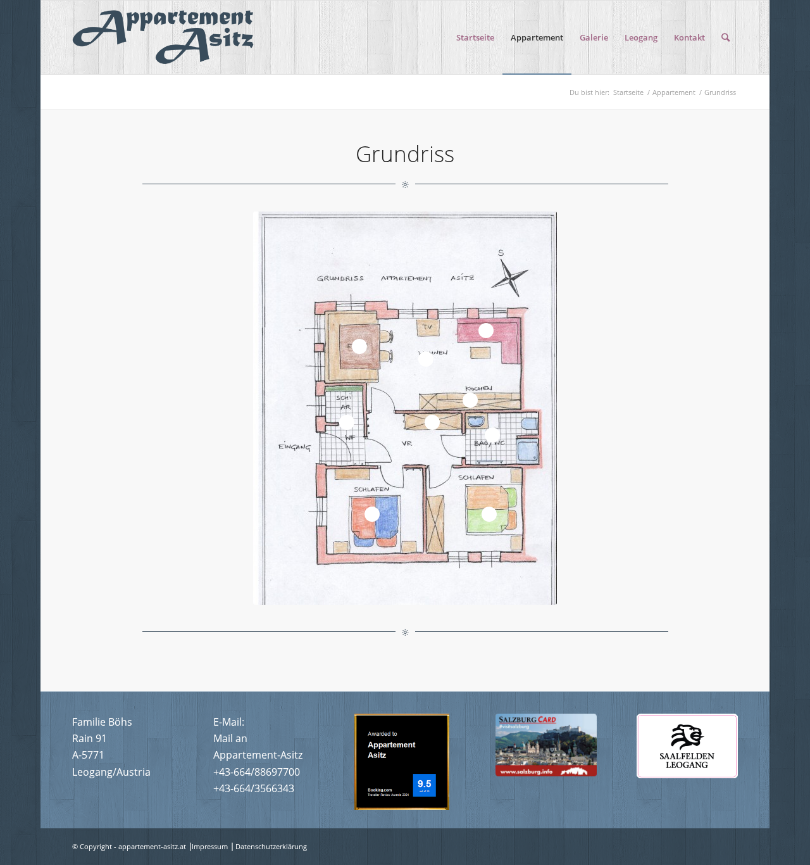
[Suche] (725, 37)
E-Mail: (228, 722)
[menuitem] (475, 37)
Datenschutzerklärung (271, 846)
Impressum (210, 846)
